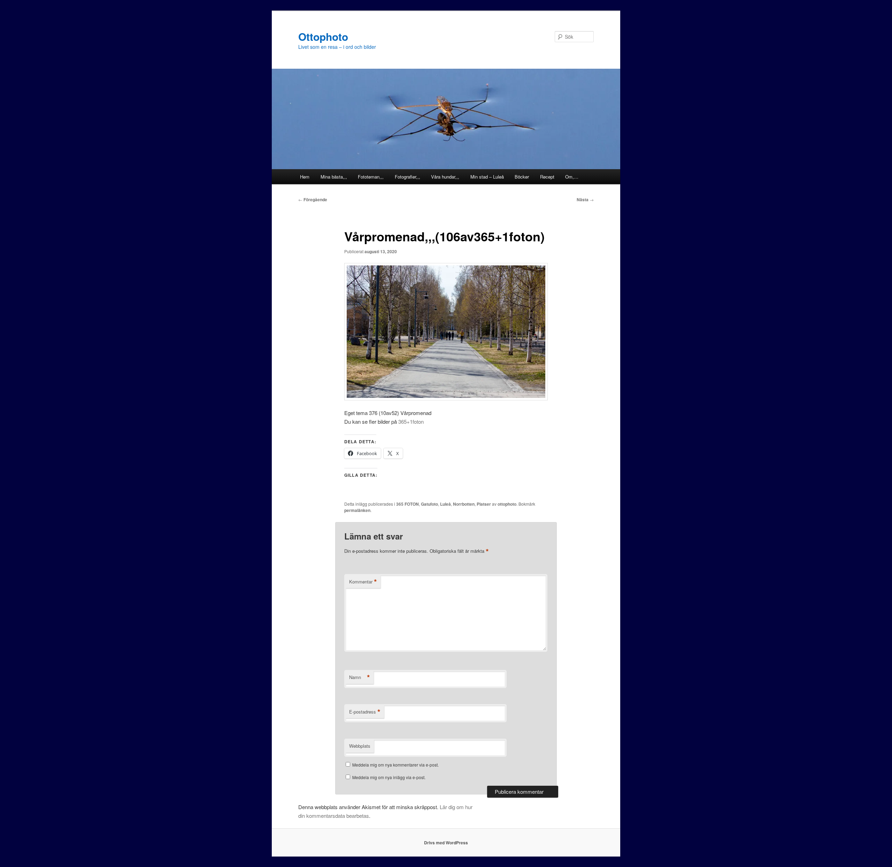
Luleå (445, 504)
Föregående (312, 199)
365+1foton (411, 421)
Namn (359, 677)
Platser (484, 504)
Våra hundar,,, (445, 176)
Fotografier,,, (407, 176)
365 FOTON (407, 504)
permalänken (357, 510)
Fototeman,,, (371, 176)
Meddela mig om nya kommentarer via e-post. (395, 765)
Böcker (522, 176)
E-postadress (364, 711)
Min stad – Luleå (487, 176)
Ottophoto (323, 36)
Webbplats (359, 745)
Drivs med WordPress (446, 842)
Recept (547, 176)
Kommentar (363, 581)
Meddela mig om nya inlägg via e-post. (388, 777)
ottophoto (507, 504)
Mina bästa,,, (334, 176)
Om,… (571, 176)
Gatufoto (429, 504)
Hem (304, 176)
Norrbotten (464, 504)
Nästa (585, 199)
